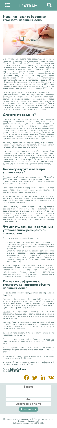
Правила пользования (43, 419)
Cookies (21, 421)
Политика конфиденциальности (17, 419)
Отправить (28, 409)
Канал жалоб (33, 421)
